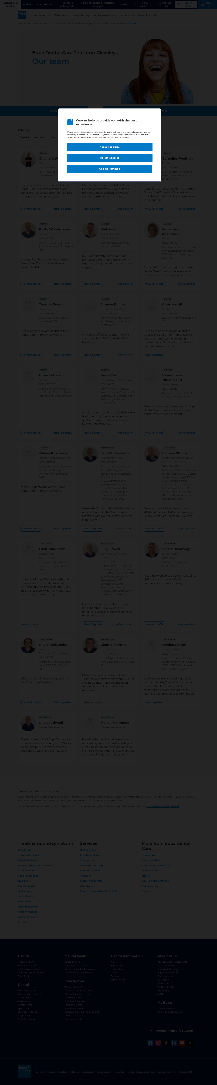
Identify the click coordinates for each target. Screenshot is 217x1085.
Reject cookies (109, 158)
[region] (109, 145)
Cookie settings (109, 169)
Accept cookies (110, 147)
